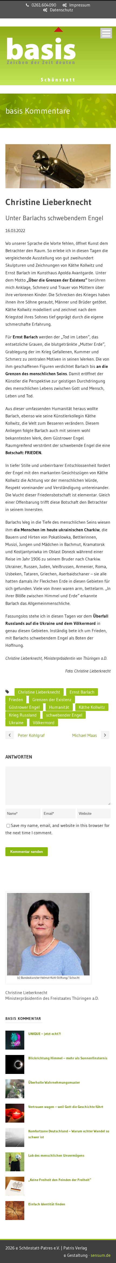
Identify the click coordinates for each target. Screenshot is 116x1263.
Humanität (59, 707)
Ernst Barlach (82, 692)
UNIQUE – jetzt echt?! (44, 1033)
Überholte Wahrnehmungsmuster (54, 1082)
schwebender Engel (64, 715)
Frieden (16, 699)
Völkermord (43, 722)
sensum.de (101, 1255)
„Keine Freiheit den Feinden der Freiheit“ (59, 1180)
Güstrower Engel (24, 707)
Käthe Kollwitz (92, 707)
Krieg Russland (23, 715)
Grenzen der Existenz (51, 699)
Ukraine (16, 722)
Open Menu (106, 33)
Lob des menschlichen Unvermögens (56, 1155)
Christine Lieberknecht (39, 692)
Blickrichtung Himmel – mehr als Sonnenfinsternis (67, 1058)
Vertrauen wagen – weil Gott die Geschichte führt (65, 1106)
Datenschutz (61, 9)
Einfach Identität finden (46, 1204)
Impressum (79, 5)
